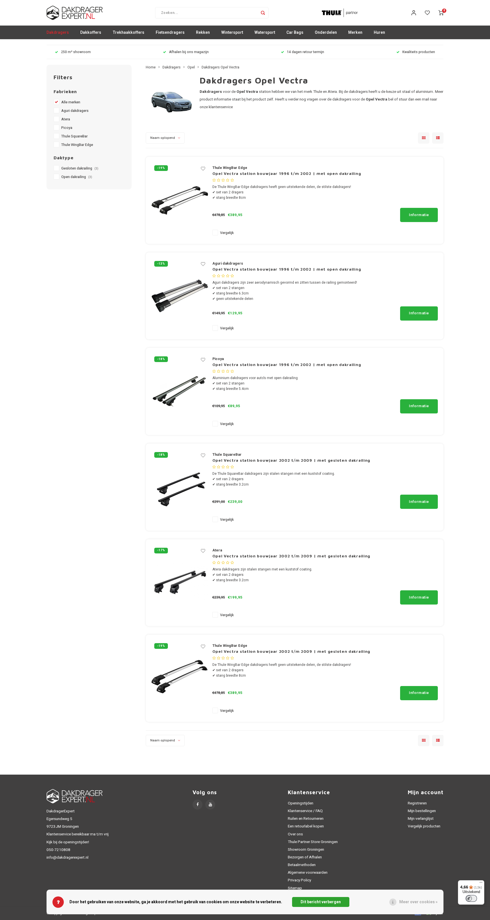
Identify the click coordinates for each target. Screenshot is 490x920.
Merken (355, 32)
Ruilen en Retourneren (306, 818)
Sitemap (295, 888)
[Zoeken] (263, 12)
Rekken (203, 32)
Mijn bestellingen (422, 811)
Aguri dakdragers (74, 110)
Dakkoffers (90, 32)
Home (151, 67)
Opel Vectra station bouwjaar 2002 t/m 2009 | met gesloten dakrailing (291, 460)
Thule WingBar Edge (77, 144)
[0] (440, 13)
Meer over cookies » (418, 902)
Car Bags (294, 32)
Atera (65, 119)
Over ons (295, 834)
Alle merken (70, 102)
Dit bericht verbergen (321, 902)
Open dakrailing (76, 176)
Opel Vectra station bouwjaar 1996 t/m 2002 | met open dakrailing (286, 173)
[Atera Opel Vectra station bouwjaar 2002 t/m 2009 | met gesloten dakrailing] (179, 583)
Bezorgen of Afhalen (305, 857)
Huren (379, 32)
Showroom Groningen (306, 849)
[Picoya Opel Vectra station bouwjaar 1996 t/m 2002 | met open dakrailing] (179, 391)
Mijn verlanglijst (421, 818)
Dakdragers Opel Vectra (220, 67)
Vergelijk (227, 232)
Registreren (417, 803)
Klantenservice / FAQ (305, 811)
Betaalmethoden (302, 865)
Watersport (264, 32)
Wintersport (232, 32)
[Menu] (481, 883)
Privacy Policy (299, 880)
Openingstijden (300, 803)
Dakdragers (58, 32)
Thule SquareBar (74, 136)
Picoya (66, 127)
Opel (191, 67)
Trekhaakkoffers (128, 32)
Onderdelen (326, 32)
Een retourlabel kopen (306, 826)
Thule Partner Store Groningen (313, 842)
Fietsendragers (170, 32)
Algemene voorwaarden (308, 872)
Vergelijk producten (424, 826)
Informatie (419, 215)
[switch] (471, 898)
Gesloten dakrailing (79, 168)
